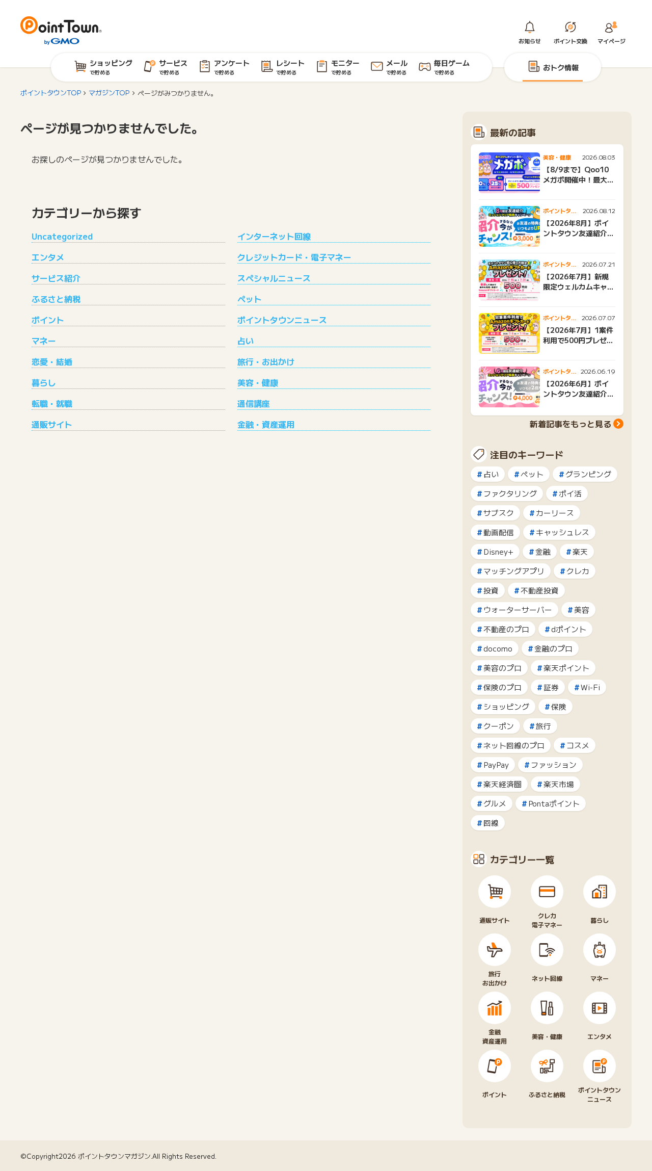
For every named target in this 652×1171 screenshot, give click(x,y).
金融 (543, 551)
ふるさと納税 (56, 299)
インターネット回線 (274, 236)
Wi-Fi (590, 687)
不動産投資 (540, 590)
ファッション (554, 764)
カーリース (555, 512)
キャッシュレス (562, 532)
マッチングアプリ (514, 570)
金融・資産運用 (265, 424)
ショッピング (506, 706)
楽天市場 (559, 783)
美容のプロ (502, 667)
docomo (497, 648)
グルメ (494, 803)
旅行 (543, 725)
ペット (249, 299)
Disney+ (498, 551)
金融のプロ (553, 648)
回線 (491, 822)
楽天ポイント (566, 667)
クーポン (498, 725)
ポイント (48, 320)
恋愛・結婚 (52, 361)
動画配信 (498, 532)
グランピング (588, 474)
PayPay (496, 764)
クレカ (577, 570)
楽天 (580, 551)
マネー (44, 340)
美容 (581, 609)
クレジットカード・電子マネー (294, 257)
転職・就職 (52, 403)
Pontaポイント (554, 803)
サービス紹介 (56, 278)
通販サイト (52, 424)
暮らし (44, 382)
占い (245, 340)
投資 (491, 590)
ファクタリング (510, 493)
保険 (558, 706)
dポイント (568, 628)
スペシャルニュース (274, 278)
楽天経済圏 (502, 783)
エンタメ (48, 257)
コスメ (577, 745)
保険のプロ (502, 687)
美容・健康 (257, 382)
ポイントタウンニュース (282, 320)
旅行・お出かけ (265, 361)
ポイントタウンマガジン (114, 1156)
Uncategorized (62, 236)
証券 (551, 687)
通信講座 (253, 403)
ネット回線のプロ (514, 745)
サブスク (498, 512)
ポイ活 (570, 493)
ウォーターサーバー (517, 609)
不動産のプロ (506, 628)
